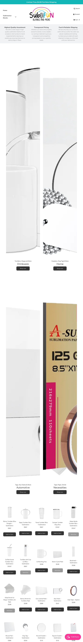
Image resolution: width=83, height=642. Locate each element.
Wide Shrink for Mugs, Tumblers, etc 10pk (9, 600)
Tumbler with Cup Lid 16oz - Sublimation (25, 562)
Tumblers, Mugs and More (23, 261)
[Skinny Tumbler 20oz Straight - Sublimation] (9, 512)
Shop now (23, 268)
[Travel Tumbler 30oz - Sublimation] (41, 513)
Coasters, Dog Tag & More (60, 261)
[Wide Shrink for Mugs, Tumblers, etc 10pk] (9, 588)
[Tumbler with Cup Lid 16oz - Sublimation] (25, 550)
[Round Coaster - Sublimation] (41, 626)
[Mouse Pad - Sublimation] (9, 626)
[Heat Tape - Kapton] (73, 590)
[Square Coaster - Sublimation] (57, 626)
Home (5, 10)
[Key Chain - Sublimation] (57, 589)
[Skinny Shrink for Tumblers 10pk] (25, 589)
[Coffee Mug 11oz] (41, 552)
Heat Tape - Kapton (74, 600)
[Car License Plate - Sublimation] (41, 589)
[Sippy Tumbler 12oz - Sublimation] (25, 513)
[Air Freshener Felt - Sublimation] (73, 626)
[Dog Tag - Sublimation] (25, 626)
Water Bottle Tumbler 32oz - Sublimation (73, 523)
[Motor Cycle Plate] (57, 552)
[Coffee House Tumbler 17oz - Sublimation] (9, 550)
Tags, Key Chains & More (23, 485)
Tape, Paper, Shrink (60, 485)
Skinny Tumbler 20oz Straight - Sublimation (9, 523)
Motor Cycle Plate (57, 561)
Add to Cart (9, 534)
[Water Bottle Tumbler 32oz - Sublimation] (73, 512)
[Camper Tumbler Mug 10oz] (57, 513)
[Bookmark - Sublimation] (73, 551)
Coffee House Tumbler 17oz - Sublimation (9, 562)
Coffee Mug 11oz (41, 561)
